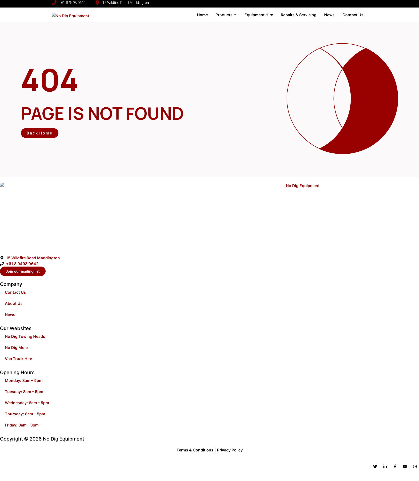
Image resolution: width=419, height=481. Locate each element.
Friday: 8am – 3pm (22, 425)
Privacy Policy (230, 450)
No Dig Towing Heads (25, 336)
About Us (14, 303)
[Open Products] (235, 15)
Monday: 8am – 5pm (23, 380)
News (10, 314)
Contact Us (15, 292)
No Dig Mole (16, 347)
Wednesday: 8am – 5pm (27, 402)
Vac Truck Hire (18, 358)
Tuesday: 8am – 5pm (24, 391)
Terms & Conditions (195, 450)
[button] (311, 4)
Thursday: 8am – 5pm (25, 413)
